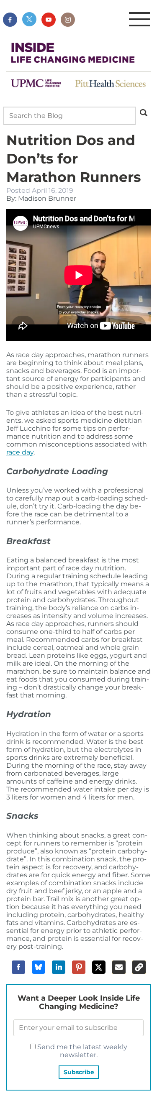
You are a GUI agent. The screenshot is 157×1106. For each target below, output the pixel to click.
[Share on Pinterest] (78, 967)
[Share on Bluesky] (38, 967)
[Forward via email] (119, 967)
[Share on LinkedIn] (58, 967)
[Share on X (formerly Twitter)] (99, 967)
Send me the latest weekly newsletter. (81, 1051)
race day (19, 452)
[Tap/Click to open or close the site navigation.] (139, 19)
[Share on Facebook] (18, 967)
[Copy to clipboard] (139, 967)
